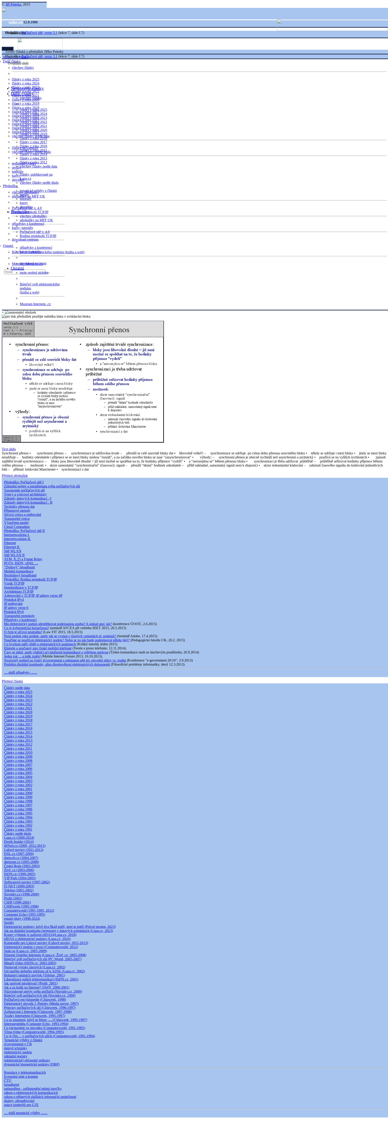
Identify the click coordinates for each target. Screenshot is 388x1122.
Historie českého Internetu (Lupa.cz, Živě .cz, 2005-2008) (45, 955)
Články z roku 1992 (18, 825)
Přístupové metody (17, 510)
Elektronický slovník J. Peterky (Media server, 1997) (41, 1003)
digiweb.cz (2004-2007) (21, 858)
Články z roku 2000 (18, 793)
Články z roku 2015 (18, 732)
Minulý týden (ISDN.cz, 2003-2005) (30, 963)
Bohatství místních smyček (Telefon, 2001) (34, 975)
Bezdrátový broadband (20, 575)
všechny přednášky (33, 216)
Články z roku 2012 (18, 744)
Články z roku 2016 (18, 728)
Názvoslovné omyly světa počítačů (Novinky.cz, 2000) (43, 991)
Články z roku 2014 (18, 736)
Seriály (9, 923)
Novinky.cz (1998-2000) (21, 894)
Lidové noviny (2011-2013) (23, 850)
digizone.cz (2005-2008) (21, 862)
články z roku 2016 (33, 146)
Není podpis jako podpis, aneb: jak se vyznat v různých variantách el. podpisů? (60, 636)
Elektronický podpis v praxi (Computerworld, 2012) (41, 947)
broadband (11, 1084)
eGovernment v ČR (18, 1044)
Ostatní (8, 246)
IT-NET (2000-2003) (19, 886)
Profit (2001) (13, 898)
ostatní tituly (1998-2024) (22, 918)
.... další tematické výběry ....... (25, 1113)
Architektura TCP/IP (18, 591)
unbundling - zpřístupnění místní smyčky (33, 1089)
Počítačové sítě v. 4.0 (35, 232)
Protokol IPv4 (14, 599)
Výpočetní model (16, 523)
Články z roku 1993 (18, 821)
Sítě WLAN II (14, 555)
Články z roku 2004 (18, 777)
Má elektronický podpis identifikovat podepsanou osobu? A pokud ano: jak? (58, 624)
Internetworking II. (17, 539)
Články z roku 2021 (18, 708)
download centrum (25, 239)
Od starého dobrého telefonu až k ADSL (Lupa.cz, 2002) (44, 971)
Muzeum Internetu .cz (35, 304)
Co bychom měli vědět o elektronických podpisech (40, 644)
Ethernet (10, 543)
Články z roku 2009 (18, 756)
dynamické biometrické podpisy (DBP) (32, 1064)
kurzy (24, 203)
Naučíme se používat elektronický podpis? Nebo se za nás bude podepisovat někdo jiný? (67, 640)
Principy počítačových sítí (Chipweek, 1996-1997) (40, 1008)
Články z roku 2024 (18, 696)
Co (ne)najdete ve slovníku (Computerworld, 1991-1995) (44, 1028)
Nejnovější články (27, 88)
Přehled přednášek (15, 476)
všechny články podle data (38, 166)
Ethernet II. (12, 547)
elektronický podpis (18, 1052)
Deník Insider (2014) (19, 842)
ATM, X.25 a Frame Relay (23, 559)
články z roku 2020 (33, 130)
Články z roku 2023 (18, 700)
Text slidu (9, 449)
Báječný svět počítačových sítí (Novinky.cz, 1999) (39, 995)
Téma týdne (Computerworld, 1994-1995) (34, 1032)
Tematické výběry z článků (23, 1040)
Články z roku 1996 (18, 809)
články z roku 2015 (33, 150)
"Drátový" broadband (19, 567)
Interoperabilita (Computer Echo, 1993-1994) (36, 1024)
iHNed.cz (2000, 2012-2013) (24, 846)
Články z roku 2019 (18, 716)
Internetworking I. (17, 535)
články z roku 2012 (33, 162)
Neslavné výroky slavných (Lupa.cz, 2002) (34, 967)
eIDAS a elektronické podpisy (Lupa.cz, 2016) (37, 939)
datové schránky (15, 1048)
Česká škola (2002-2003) (22, 866)
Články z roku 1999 (18, 797)
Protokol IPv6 (14, 612)
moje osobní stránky (34, 272)
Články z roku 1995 (18, 813)
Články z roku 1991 (18, 829)
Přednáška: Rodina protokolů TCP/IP (30, 579)
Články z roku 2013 (18, 740)
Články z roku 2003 (18, 781)
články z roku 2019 (25, 103)
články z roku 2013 (33, 158)
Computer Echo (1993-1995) (24, 914)
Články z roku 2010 (18, 752)
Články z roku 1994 (18, 817)
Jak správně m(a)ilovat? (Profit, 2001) (30, 983)
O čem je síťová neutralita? (23, 632)
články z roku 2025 (25, 79)
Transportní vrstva (17, 519)
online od (16, 22)
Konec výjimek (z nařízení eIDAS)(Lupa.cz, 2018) (40, 935)
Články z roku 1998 (18, 801)
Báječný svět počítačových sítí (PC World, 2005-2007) (43, 959)
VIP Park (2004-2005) (20, 878)
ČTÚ (7, 1080)
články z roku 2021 (33, 126)
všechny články (23, 68)
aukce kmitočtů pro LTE (21, 1105)
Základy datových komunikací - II (28, 502)
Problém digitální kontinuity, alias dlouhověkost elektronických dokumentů (57, 664)
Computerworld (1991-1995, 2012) (29, 910)
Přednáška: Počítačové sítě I (24, 482)
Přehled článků (12, 681)
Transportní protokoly (19, 616)
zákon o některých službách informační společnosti (40, 1097)
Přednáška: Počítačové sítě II (24, 531)
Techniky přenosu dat (19, 506)
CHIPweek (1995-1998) (21, 906)
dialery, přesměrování (19, 1101)
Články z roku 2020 (18, 712)
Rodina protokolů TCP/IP (30, 212)
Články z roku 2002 (18, 785)
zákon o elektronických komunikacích (31, 1093)
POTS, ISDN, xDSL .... (21, 563)
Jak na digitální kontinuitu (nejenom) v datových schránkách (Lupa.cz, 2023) (58, 931)
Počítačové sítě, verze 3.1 (39, 33)
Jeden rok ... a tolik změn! (22, 656)
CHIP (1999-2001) (17, 902)
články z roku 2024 (25, 83)
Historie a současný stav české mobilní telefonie (38, 648)
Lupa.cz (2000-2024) (19, 837)
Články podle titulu (17, 833)
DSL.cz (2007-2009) (19, 854)
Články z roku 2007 (18, 765)
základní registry (15, 1056)
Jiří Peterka (13, 4)
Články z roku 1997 (18, 805)
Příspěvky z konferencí (20, 620)
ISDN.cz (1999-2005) (19, 874)
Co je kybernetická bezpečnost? (26, 628)
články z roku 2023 (33, 118)
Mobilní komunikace (18, 571)
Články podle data (17, 688)
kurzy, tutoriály (22, 228)
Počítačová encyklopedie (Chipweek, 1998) (35, 999)
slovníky (18, 180)
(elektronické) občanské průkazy (27, 1060)
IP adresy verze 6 (16, 608)
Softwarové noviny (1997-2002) (27, 882)
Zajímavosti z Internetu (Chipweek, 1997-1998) (38, 1012)
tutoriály (18, 171)
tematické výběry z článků (38, 191)
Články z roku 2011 (18, 748)
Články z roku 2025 (18, 692)
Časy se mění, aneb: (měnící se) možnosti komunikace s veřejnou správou (56, 652)
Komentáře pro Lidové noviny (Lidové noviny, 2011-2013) (46, 943)
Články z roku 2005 (18, 773)
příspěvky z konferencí (28, 224)
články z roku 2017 (33, 142)
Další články (22, 93)
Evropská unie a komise (21, 1076)
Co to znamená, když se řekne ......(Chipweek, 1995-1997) (45, 1020)
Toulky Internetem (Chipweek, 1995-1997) (34, 1016)
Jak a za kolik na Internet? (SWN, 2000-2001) (36, 987)
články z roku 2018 (33, 138)
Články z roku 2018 (18, 720)
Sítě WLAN (12, 551)
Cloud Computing (17, 527)
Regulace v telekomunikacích (25, 1072)
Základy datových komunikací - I (27, 498)
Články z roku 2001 (18, 789)
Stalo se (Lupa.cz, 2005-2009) (25, 951)
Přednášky (11, 186)
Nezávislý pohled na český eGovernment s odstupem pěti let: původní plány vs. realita (65, 660)
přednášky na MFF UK (36, 220)
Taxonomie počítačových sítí (24, 490)
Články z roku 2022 (18, 704)
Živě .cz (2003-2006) (19, 870)
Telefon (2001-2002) (18, 890)
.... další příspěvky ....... (20, 672)
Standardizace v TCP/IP (21, 587)
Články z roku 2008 (18, 761)
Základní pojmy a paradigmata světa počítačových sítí (42, 486)
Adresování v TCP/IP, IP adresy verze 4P (33, 595)
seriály (24, 195)
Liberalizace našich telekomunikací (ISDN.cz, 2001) (41, 979)
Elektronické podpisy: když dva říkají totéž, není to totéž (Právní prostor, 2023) (60, 927)
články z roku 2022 (33, 122)
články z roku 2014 (33, 154)
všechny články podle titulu (39, 182)
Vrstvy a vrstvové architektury (25, 494)
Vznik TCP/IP (14, 583)
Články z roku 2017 (18, 724)
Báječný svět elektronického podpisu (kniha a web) (48, 252)
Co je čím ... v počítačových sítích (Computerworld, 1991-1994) (49, 1036)
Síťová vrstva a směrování (22, 514)
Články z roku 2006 (18, 769)
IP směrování (13, 604)
